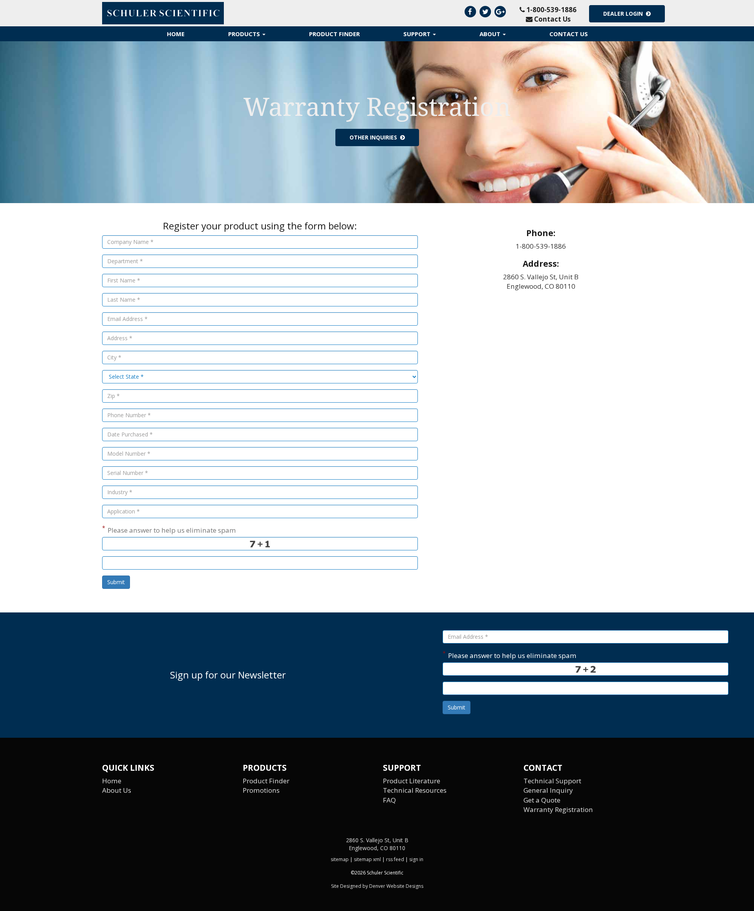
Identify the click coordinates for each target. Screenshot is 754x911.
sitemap (340, 859)
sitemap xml (367, 859)
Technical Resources (415, 790)
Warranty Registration (558, 809)
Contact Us (552, 19)
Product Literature (411, 780)
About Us (116, 790)
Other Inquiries (375, 137)
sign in (416, 859)
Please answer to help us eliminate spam (169, 529)
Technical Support (552, 780)
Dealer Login (624, 13)
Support (417, 34)
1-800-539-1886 (550, 9)
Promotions (261, 790)
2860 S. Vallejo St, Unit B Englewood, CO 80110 (540, 281)
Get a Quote (541, 800)
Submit (116, 582)
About (490, 34)
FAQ (389, 800)
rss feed (395, 859)
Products (245, 34)
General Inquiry (548, 790)
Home (176, 34)
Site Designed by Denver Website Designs (377, 886)
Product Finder (334, 34)
